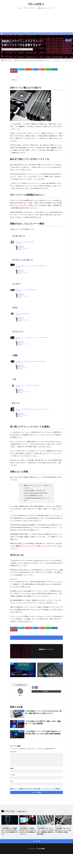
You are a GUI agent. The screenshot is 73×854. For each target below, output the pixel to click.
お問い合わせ (40, 8)
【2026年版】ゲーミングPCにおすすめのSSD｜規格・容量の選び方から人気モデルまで (43, 712)
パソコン (24, 49)
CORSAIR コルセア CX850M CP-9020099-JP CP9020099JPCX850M (30, 361)
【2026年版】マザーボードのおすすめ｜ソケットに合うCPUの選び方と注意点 (63, 830)
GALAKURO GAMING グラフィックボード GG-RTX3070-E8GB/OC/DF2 (31, 265)
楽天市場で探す (20, 246)
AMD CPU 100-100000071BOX (22, 313)
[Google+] (28, 69)
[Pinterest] (14, 72)
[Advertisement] (36, 22)
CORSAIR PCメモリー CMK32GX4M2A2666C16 (26, 289)
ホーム (20, 8)
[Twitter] (21, 69)
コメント (13, 751)
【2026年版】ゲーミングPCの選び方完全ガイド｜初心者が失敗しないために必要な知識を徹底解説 (43, 732)
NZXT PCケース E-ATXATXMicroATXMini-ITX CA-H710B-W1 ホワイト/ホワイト (32, 409)
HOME (4, 60)
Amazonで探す (20, 247)
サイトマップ (49, 8)
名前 (12, 768)
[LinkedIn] (54, 69)
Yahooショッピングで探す (22, 248)
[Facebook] (14, 69)
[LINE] (47, 69)
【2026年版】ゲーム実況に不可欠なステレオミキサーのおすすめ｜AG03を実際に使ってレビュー (27, 831)
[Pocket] (42, 69)
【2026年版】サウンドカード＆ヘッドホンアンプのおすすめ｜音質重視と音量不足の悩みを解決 (45, 831)
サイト (12, 781)
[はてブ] (35, 69)
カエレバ (21, 243)
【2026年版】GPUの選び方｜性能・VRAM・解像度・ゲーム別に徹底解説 (43, 722)
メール (12, 774)
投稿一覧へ (45, 691)
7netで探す (19, 249)
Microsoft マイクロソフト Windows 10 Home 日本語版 (27, 385)
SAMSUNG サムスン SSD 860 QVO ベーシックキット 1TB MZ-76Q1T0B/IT (32, 337)
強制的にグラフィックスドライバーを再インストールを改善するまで (29, 60)
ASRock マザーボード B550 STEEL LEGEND (25, 242)
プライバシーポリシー (29, 8)
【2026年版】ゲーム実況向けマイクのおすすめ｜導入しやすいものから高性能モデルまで (9, 831)
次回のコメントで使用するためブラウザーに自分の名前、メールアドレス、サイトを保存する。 (36, 788)
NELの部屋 (42, 848)
